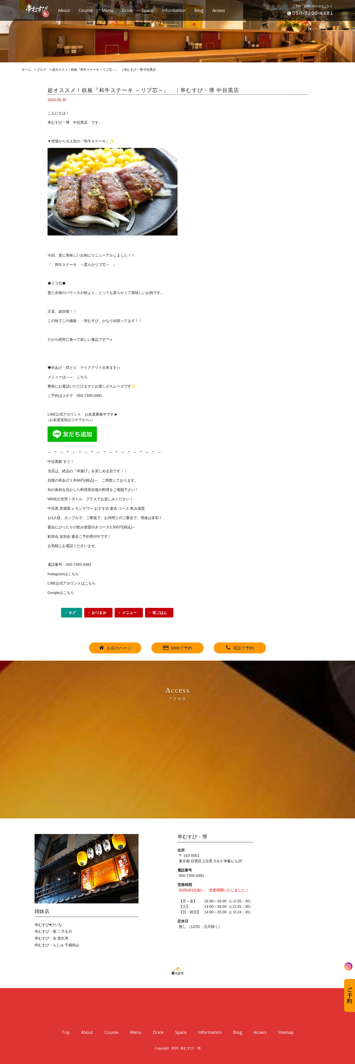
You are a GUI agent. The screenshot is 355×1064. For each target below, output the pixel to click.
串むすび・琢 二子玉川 (53, 931)
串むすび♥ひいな (48, 925)
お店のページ (119, 648)
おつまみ (99, 612)
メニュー (129, 612)
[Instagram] (348, 966)
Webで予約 (181, 648)
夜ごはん (160, 612)
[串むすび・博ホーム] (35, 10)
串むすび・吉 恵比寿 (51, 938)
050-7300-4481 (312, 13)
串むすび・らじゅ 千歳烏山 (57, 945)
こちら (82, 377)
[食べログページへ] (177, 971)
